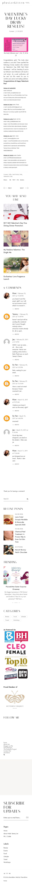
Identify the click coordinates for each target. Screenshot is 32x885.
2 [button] (14, 603)
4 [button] (18, 603)
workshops (7, 862)
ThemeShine (24, 877)
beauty (7, 617)
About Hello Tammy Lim (11, 834)
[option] (16, 583)
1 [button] (12, 603)
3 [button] (16, 603)
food (15, 617)
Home (5, 831)
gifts (10, 174)
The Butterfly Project (10, 749)
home (5, 743)
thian (14, 293)
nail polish (16, 174)
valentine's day (8, 176)
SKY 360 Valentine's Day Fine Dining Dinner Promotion (15, 224)
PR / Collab (7, 836)
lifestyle (23, 617)
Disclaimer (7, 753)
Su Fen (15, 365)
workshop (16, 620)
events (6, 851)
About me (7, 744)
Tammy (15, 314)
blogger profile (8, 746)
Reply (17, 309)
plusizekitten (13, 2)
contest (11, 31)
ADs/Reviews (8, 748)
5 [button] (19, 603)
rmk (21, 174)
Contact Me (7, 751)
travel (7, 620)
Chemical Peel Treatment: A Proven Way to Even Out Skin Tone (20, 537)
